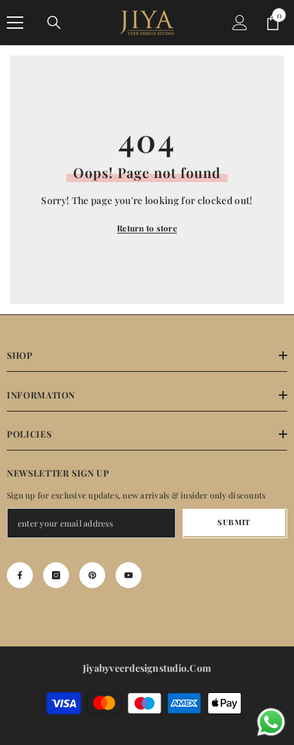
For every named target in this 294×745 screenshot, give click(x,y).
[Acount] (240, 22)
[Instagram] (56, 575)
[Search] (54, 22)
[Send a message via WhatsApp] (271, 722)
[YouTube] (129, 575)
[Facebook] (20, 575)
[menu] (15, 22)
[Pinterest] (92, 575)
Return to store (147, 228)
